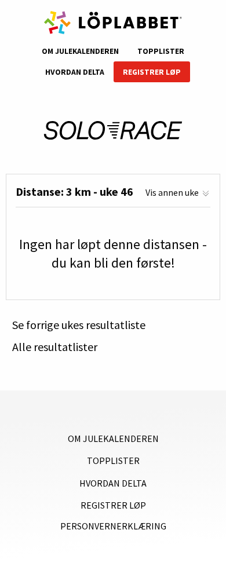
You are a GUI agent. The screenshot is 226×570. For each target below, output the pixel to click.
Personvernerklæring (113, 526)
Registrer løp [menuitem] (152, 72)
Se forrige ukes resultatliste (78, 325)
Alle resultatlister (54, 347)
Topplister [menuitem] (160, 51)
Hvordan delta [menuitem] (74, 72)
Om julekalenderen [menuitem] (80, 51)
